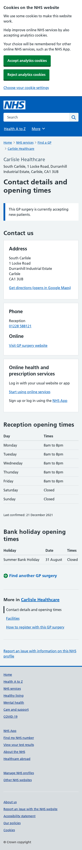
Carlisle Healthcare (21, 149)
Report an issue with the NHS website (30, 809)
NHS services (24, 143)
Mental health (13, 703)
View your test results (18, 745)
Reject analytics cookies (26, 74)
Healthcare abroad (16, 759)
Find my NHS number (18, 738)
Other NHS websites (17, 780)
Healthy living (13, 696)
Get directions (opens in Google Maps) (40, 288)
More (38, 129)
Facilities (12, 618)
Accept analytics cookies (27, 60)
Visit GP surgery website (28, 345)
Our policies (12, 823)
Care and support (16, 710)
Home (7, 143)
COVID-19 (10, 717)
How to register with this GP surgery (35, 627)
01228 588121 (20, 326)
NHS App (59, 400)
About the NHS (14, 752)
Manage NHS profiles (18, 773)
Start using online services (29, 392)
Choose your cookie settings (26, 88)
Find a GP (44, 143)
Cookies (9, 830)
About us (10, 802)
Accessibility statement (19, 816)
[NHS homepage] (14, 105)
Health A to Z (15, 129)
